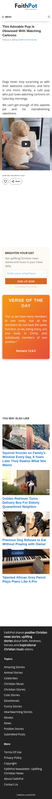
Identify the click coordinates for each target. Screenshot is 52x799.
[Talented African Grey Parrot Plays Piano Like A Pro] (26, 572)
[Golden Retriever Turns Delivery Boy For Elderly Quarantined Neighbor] (26, 493)
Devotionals (11, 701)
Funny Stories (13, 706)
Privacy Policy (13, 758)
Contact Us (11, 784)
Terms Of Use (13, 752)
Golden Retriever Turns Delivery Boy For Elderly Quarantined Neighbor (20, 502)
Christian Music (14, 684)
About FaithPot (13, 779)
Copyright (10, 763)
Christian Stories (14, 689)
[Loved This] (5, 181)
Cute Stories (12, 695)
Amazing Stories (14, 667)
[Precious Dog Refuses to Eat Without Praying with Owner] (26, 534)
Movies (8, 717)
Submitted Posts (14, 734)
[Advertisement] (26, 61)
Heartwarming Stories (18, 712)
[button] (49, 17)
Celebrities (11, 678)
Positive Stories (14, 729)
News (7, 723)
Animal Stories (31, 39)
